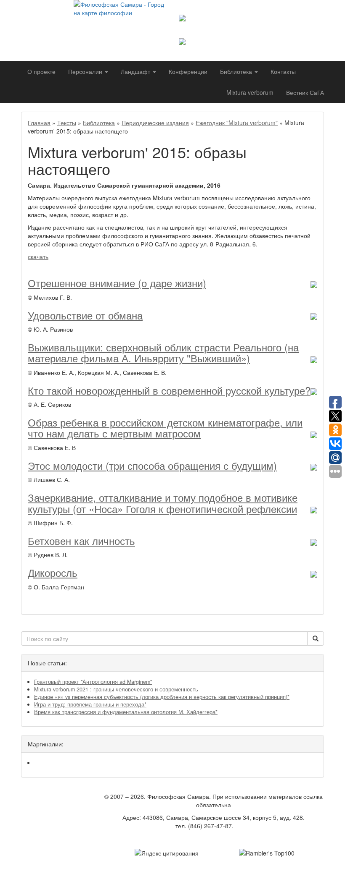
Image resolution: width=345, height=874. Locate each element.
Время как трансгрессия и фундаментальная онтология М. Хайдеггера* (126, 712)
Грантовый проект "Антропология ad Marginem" (93, 682)
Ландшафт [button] (136, 71)
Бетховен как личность (81, 540)
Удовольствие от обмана (85, 315)
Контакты (283, 71)
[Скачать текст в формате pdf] (313, 282)
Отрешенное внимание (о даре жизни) (117, 282)
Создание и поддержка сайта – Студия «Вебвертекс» (213, 838)
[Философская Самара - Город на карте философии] (120, 23)
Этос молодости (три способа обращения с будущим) (152, 465)
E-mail (243, 826)
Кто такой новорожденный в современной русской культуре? (169, 390)
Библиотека (99, 122)
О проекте (41, 71)
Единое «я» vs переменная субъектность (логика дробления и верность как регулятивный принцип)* (161, 697)
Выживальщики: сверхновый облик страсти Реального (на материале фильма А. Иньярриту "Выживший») (163, 352)
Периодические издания (155, 122)
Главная (39, 122)
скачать (38, 256)
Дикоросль (52, 572)
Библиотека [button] (237, 71)
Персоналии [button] (86, 71)
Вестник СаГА (305, 92)
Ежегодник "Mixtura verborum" (237, 122)
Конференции (188, 71)
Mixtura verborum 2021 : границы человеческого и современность (116, 689)
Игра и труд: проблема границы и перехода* (90, 704)
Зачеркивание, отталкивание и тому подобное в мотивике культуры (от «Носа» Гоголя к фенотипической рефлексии (162, 503)
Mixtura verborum (249, 92)
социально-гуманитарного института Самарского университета (247, 29)
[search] (315, 638)
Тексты (66, 122)
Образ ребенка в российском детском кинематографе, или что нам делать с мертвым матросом (165, 427)
